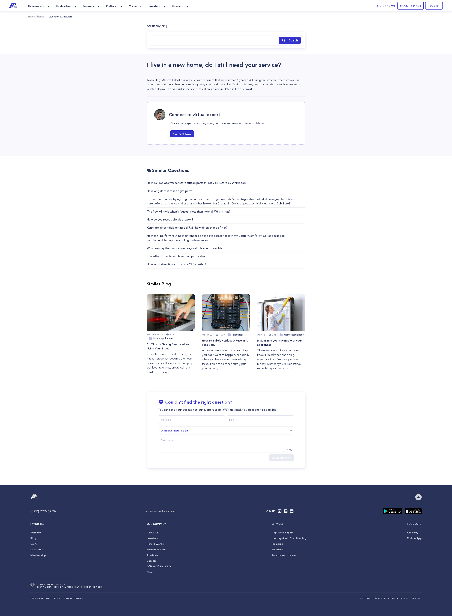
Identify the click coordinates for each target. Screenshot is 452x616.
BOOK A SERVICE (410, 5)
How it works (155, 543)
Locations (36, 549)
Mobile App (414, 538)
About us (153, 532)
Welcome (36, 532)
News (150, 572)
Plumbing (277, 543)
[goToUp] (418, 497)
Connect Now (182, 134)
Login (434, 5)
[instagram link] (285, 511)
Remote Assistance (284, 555)
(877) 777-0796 (385, 5)
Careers (152, 560)
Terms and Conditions (45, 598)
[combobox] (213, 40)
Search (293, 40)
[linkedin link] (291, 511)
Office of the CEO (159, 566)
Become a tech (156, 549)
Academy (152, 555)
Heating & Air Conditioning (289, 538)
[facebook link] (279, 511)
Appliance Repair (282, 532)
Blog (33, 538)
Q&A (33, 543)
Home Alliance (36, 16)
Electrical (278, 549)
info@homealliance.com (160, 511)
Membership (38, 555)
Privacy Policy (73, 598)
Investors (152, 538)
